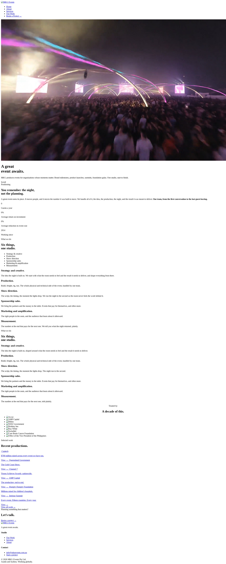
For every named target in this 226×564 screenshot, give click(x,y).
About (9, 9)
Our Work (10, 14)
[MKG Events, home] (7, 2)
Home (8, 6)
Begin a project (8, 520)
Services (9, 11)
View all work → (8, 507)
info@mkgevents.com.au (16, 552)
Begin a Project (14, 16)
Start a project (12, 555)
